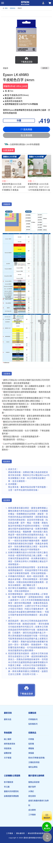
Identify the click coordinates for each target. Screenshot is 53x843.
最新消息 (7, 719)
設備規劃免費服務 (11, 796)
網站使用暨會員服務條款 (37, 833)
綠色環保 (32, 796)
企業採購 (27, 135)
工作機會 (32, 814)
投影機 (31, 743)
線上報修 (7, 739)
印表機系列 (33, 719)
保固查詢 (7, 748)
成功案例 (32, 809)
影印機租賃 (8, 782)
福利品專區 (33, 767)
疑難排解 (7, 753)
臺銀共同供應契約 (11, 791)
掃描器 (31, 753)
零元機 (6, 786)
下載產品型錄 (26, 61)
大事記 (31, 791)
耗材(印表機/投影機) (36, 757)
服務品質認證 (33, 782)
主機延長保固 (33, 762)
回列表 (45, 68)
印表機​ (31, 739)
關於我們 (32, 786)
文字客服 (7, 757)
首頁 (6, 8)
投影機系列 (33, 723)
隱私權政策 (20, 833)
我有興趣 (27, 129)
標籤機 (31, 748)
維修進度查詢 (9, 743)
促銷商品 (12, 8)
